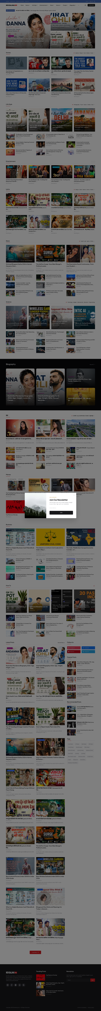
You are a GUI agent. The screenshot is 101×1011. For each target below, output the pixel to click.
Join (61, 512)
